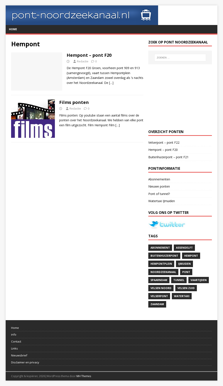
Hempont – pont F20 (89, 55)
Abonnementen (159, 179)
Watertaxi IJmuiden (161, 201)
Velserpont (159, 296)
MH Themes (83, 376)
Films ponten (74, 102)
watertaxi (181, 296)
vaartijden (199, 280)
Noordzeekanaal (163, 272)
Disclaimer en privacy (25, 362)
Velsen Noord (160, 288)
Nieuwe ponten (159, 186)
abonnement (160, 248)
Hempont (191, 256)
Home (13, 29)
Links (14, 348)
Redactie (82, 61)
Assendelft (184, 248)
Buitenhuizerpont (164, 256)
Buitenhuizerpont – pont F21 (168, 157)
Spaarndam (158, 280)
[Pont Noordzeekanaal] (82, 22)
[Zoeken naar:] (180, 57)
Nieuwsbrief (19, 355)
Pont (186, 272)
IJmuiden (184, 264)
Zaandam (157, 304)
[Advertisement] (180, 97)
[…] (111, 83)
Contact (16, 341)
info (13, 334)
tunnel (178, 280)
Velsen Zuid (186, 288)
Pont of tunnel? (159, 194)
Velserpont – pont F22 (163, 142)
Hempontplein (161, 264)
